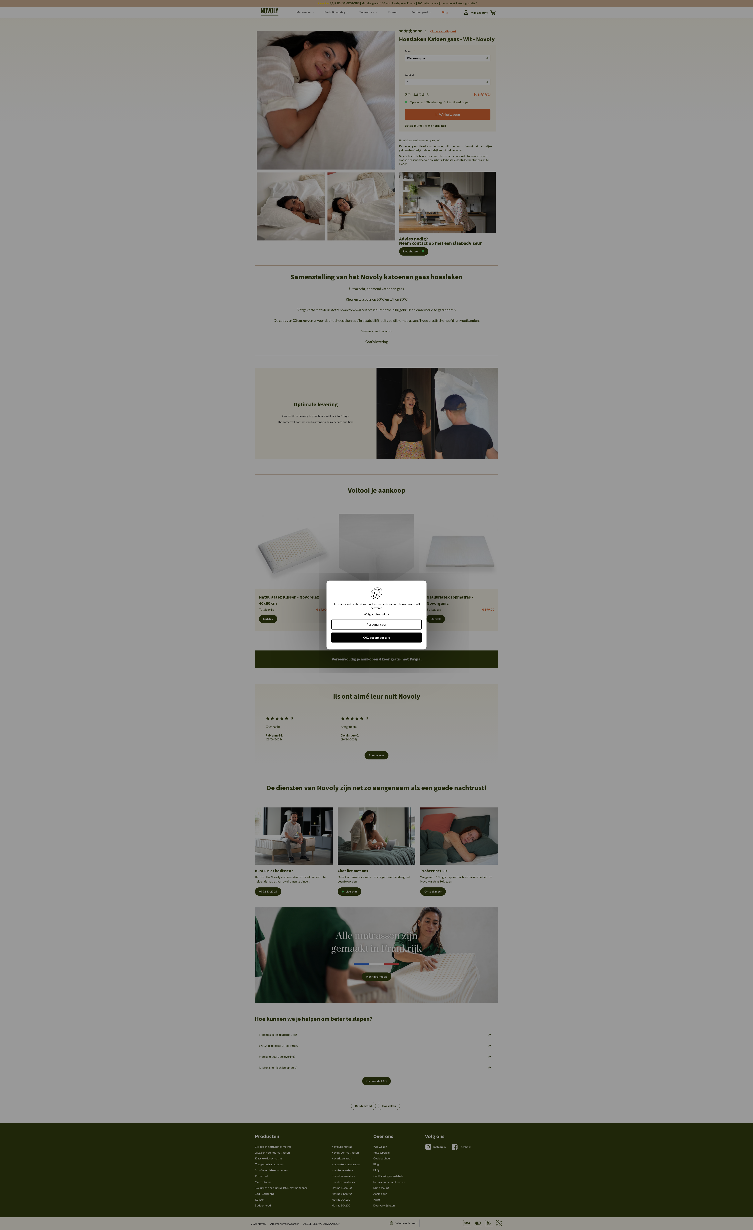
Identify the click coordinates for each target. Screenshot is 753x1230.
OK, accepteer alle (376, 637)
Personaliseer (376, 624)
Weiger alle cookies (376, 614)
